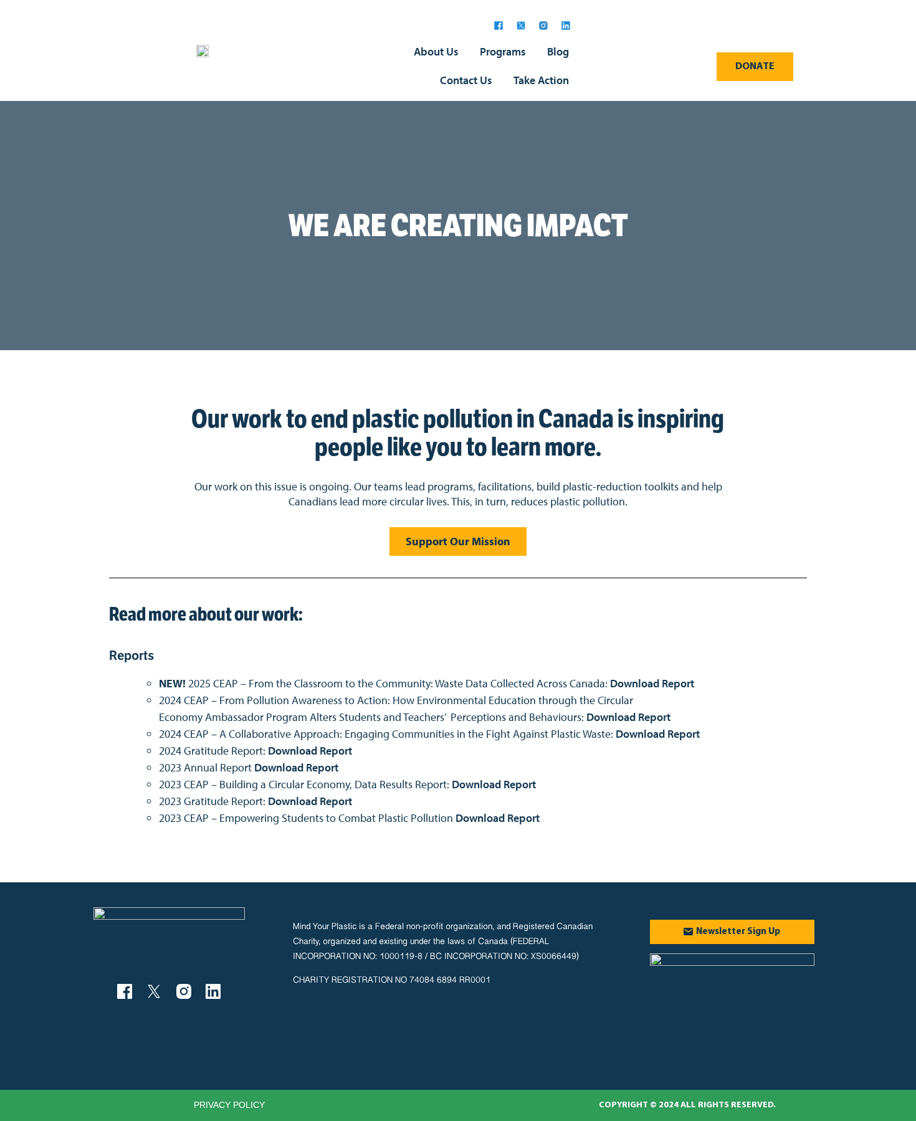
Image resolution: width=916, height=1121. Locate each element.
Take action (541, 80)
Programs (503, 51)
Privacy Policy (229, 1105)
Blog (558, 51)
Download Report (652, 683)
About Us (436, 51)
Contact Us (466, 80)
